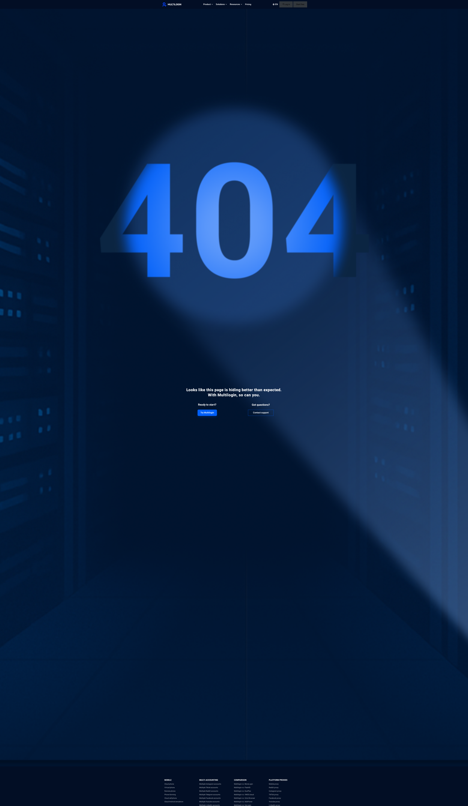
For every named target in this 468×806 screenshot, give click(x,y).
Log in (287, 4)
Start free (300, 4)
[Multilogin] (172, 4)
